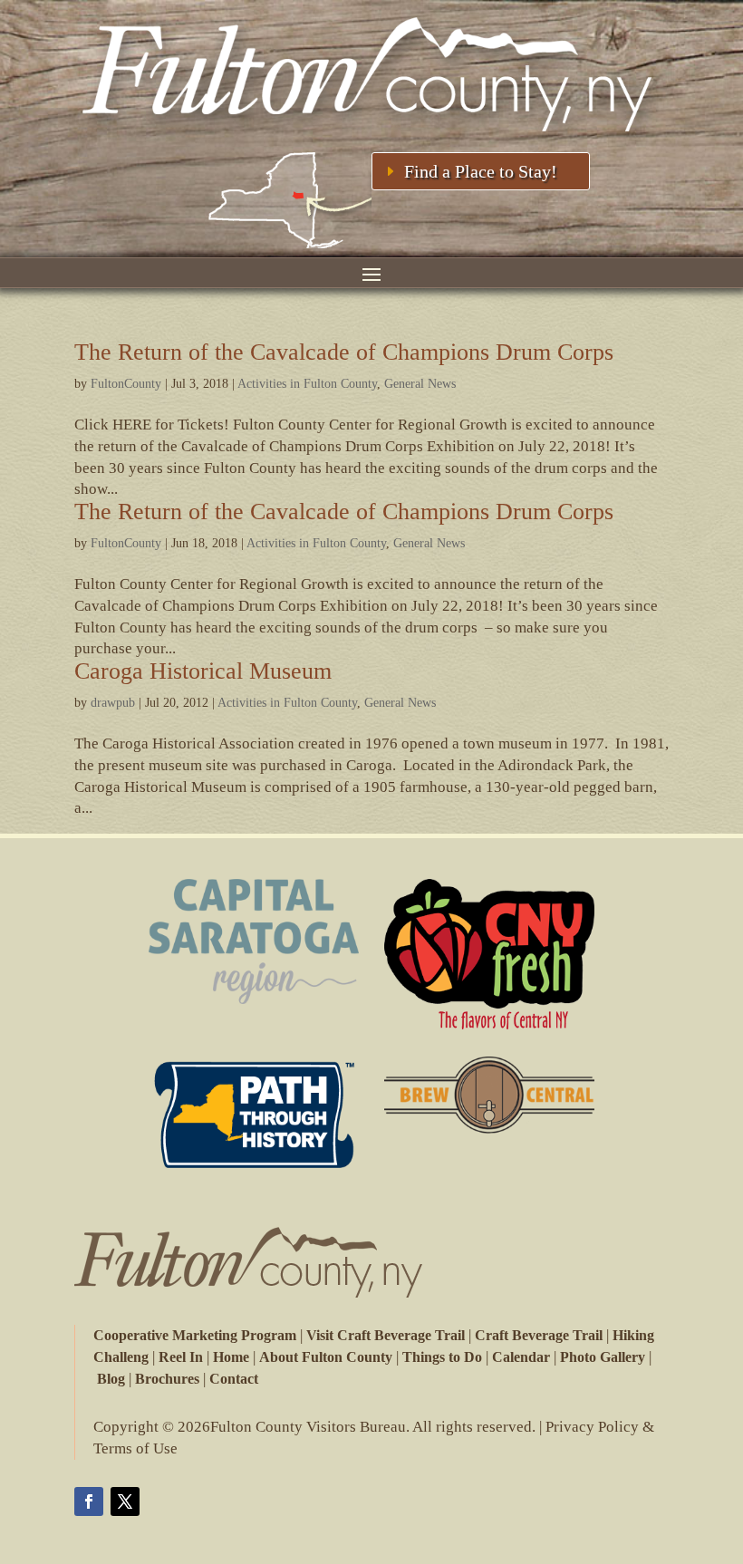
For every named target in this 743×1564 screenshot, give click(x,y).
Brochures (167, 1378)
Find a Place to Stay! (480, 171)
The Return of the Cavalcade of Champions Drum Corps (343, 352)
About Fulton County (325, 1357)
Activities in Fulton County (307, 384)
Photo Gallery (602, 1357)
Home (231, 1357)
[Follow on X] (125, 1501)
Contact (233, 1378)
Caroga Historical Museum (203, 671)
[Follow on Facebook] (88, 1501)
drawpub (113, 703)
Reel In (181, 1357)
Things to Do (442, 1357)
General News (420, 384)
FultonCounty (126, 384)
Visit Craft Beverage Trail (385, 1335)
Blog (111, 1378)
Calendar (521, 1357)
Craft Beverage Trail (539, 1335)
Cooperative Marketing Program (194, 1335)
